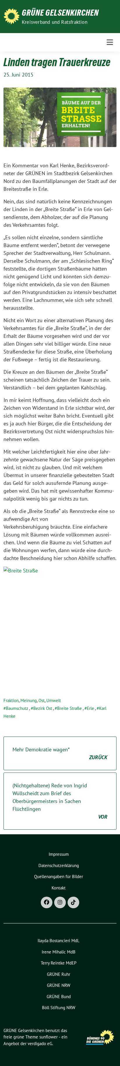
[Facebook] (46, 902)
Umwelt (53, 700)
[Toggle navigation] (110, 42)
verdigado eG (40, 1043)
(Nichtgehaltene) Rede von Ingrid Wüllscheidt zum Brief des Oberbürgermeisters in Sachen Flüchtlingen (60, 801)
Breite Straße (69, 708)
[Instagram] (60, 902)
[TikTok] (73, 902)
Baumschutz (17, 708)
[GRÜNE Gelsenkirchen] (11, 15)
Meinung (28, 700)
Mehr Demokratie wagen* (60, 753)
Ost (41, 700)
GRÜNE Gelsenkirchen (60, 13)
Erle (90, 708)
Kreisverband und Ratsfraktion (54, 22)
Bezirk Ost (42, 708)
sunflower (48, 1037)
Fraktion (11, 700)
